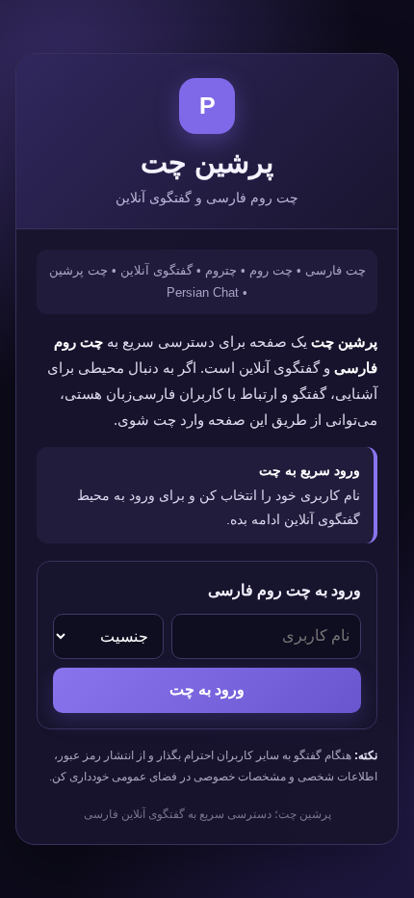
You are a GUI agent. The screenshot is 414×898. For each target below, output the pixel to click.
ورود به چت (207, 689)
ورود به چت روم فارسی (284, 590)
